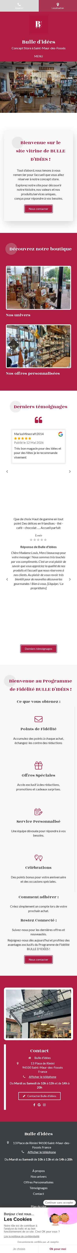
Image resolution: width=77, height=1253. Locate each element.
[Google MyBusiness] (39, 1105)
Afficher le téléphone (42, 1076)
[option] (38, 446)
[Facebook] (34, 1105)
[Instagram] (44, 1105)
